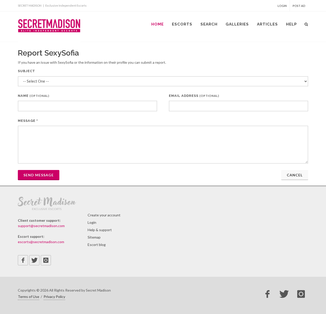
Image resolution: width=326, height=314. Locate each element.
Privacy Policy (54, 296)
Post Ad (299, 5)
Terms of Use (28, 296)
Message (28, 121)
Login (282, 5)
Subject (26, 71)
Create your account (104, 215)
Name (33, 96)
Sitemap (94, 237)
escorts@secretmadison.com (41, 242)
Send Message (38, 175)
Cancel (295, 175)
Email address (194, 96)
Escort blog (97, 244)
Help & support (100, 230)
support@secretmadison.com (41, 226)
